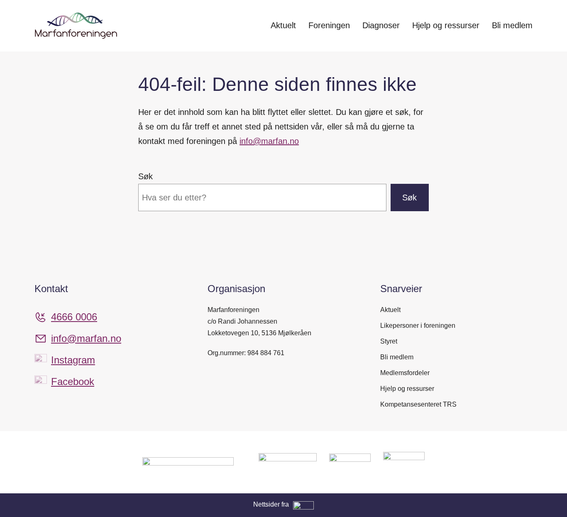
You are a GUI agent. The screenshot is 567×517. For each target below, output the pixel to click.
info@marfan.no (269, 141)
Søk (145, 176)
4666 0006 (74, 316)
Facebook (72, 381)
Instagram (73, 360)
